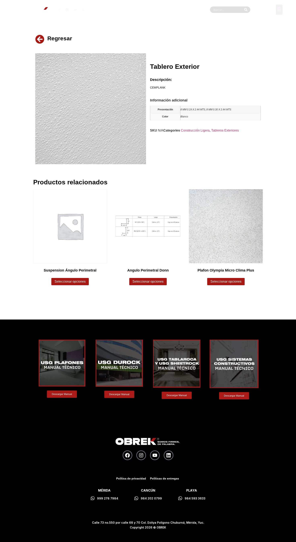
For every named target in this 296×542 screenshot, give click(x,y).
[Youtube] (155, 455)
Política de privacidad (131, 478)
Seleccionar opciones (70, 281)
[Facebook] (127, 455)
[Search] (246, 9)
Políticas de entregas (164, 478)
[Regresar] (39, 39)
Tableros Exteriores (225, 130)
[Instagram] (141, 455)
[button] (279, 10)
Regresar (59, 38)
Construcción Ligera (195, 130)
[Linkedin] (168, 455)
